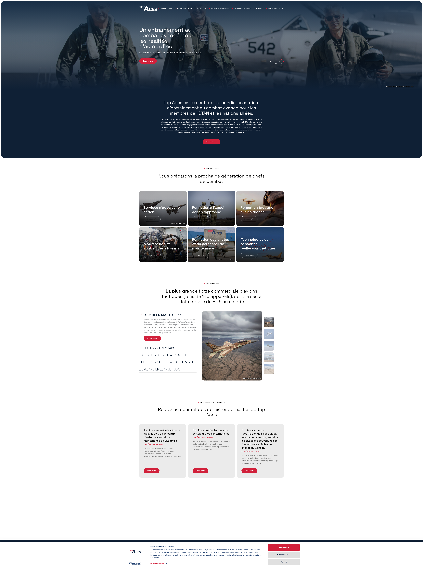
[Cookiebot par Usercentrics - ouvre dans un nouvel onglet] (135, 563)
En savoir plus (148, 61)
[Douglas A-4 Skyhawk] (269, 334)
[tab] (168, 315)
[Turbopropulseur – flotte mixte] (269, 357)
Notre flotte (201, 8)
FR (279, 8)
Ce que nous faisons (184, 8)
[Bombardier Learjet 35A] (269, 369)
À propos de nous (165, 8)
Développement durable (242, 8)
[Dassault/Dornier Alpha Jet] (269, 346)
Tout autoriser (283, 547)
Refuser (284, 562)
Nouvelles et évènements (220, 8)
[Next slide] (281, 61)
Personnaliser (282, 555)
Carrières (259, 8)
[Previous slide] (276, 61)
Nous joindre (272, 8)
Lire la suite (151, 471)
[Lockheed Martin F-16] (269, 322)
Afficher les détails (157, 564)
